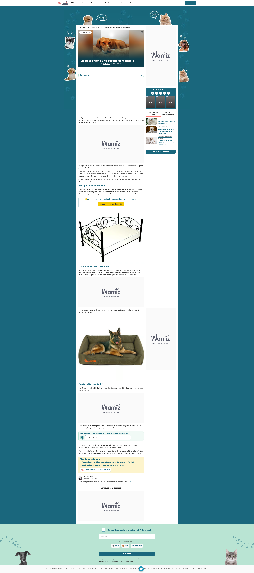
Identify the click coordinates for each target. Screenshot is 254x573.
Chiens (88, 27)
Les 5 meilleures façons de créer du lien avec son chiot (103, 465)
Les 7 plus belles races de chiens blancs (166, 122)
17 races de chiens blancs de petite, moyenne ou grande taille (166, 131)
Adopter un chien (97, 27)
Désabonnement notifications (165, 569)
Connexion (190, 3)
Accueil (82, 27)
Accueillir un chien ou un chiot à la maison (117, 27)
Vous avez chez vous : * (127, 542)
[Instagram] (160, 93)
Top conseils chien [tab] (153, 113)
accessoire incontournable (104, 166)
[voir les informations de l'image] (141, 32)
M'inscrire (127, 554)
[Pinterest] (168, 93)
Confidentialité (94, 569)
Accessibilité (187, 569)
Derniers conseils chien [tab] (168, 113)
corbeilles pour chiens (94, 120)
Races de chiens (162, 127)
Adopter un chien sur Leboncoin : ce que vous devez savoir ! (166, 143)
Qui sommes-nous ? (55, 569)
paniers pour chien (131, 118)
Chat (126, 546)
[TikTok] (164, 93)
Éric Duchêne (106, 64)
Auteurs (70, 569)
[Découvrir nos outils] (141, 568)
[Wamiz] (63, 2)
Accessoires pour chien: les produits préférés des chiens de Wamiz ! (108, 462)
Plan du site (202, 569)
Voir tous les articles (160, 152)
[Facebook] (152, 93)
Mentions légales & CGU (115, 569)
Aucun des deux (136, 546)
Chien (117, 546)
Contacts (80, 569)
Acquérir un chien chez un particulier (165, 137)
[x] (156, 93)
